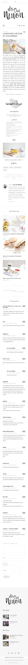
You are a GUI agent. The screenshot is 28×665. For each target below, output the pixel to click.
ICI (22, 160)
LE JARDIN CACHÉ (13, 622)
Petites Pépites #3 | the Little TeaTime (12, 306)
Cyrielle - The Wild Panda (10, 528)
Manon (5, 401)
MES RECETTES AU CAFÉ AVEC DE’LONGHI (16, 636)
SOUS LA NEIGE (13, 615)
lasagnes (5, 167)
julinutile (6, 463)
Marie (4, 447)
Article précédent (9, 290)
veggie (5, 170)
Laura (4, 474)
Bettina (5, 497)
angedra (5, 381)
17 (24, 32)
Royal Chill (6, 358)
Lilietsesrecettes (8, 486)
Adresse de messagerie (5, 563)
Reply (24, 306)
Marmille (5, 334)
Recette (11, 167)
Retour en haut (14, 662)
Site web (4, 570)
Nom (4, 557)
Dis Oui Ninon (19, 174)
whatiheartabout (8, 431)
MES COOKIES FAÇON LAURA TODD (12, 278)
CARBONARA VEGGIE (14, 642)
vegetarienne (18, 167)
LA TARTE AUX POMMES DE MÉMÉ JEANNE (13, 234)
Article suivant (19, 291)
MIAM (6, 31)
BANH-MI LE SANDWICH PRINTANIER (12, 256)
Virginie (5, 512)
